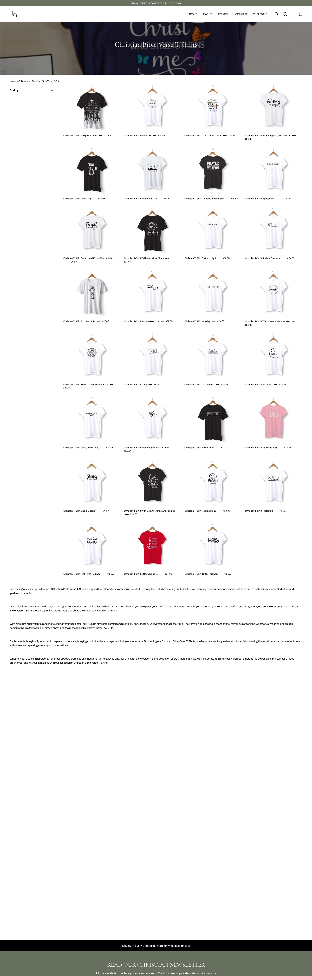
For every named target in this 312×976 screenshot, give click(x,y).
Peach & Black (261, 146)
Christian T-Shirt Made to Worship (141, 321)
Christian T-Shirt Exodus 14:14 (79, 321)
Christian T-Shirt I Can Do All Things (202, 135)
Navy (67, 206)
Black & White (249, 146)
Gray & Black (203, 455)
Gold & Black (258, 146)
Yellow (131, 142)
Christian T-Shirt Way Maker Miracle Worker (267, 321)
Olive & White (85, 269)
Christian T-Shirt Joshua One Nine (262, 258)
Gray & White (206, 455)
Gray (203, 142)
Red (188, 206)
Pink (140, 142)
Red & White (212, 455)
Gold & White (255, 146)
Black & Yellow (70, 328)
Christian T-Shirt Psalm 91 (137, 135)
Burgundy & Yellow (76, 328)
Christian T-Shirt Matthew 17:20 (140, 198)
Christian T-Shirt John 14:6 (77, 198)
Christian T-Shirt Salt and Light (200, 258)
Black (128, 142)
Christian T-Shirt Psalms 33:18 (200, 511)
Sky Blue (194, 142)
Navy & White (79, 328)
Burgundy (137, 142)
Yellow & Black (79, 269)
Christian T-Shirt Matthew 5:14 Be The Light (146, 447)
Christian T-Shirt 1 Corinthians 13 (141, 574)
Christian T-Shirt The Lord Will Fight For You (85, 384)
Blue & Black (197, 455)
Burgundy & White (252, 146)
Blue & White (200, 455)
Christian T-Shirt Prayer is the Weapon (204, 198)
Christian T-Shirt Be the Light (199, 447)
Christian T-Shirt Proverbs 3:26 (261, 447)
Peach (200, 142)
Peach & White (264, 146)
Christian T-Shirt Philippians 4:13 (80, 135)
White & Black (246, 146)
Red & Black (209, 455)
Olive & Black (266, 146)
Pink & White (73, 269)
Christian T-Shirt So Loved (258, 384)
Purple (269, 206)
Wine (197, 142)
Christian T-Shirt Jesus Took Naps (81, 447)
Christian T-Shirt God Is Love (199, 384)
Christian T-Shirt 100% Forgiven (201, 574)
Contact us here (153, 945)
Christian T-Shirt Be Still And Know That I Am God (88, 258)
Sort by (14, 90)
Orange (252, 332)
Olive (134, 142)
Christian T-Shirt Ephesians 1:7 (261, 198)
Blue (140, 458)
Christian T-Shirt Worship (197, 321)
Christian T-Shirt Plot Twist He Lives (82, 574)
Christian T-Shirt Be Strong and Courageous (268, 135)
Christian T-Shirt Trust (135, 384)
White (125, 142)
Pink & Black (70, 269)
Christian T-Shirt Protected (259, 511)
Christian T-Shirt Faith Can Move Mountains (146, 258)
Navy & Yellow (82, 328)
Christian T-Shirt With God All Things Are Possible (150, 511)
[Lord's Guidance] (15, 14)
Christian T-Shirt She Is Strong (79, 511)
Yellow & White (76, 269)
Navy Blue (191, 142)
